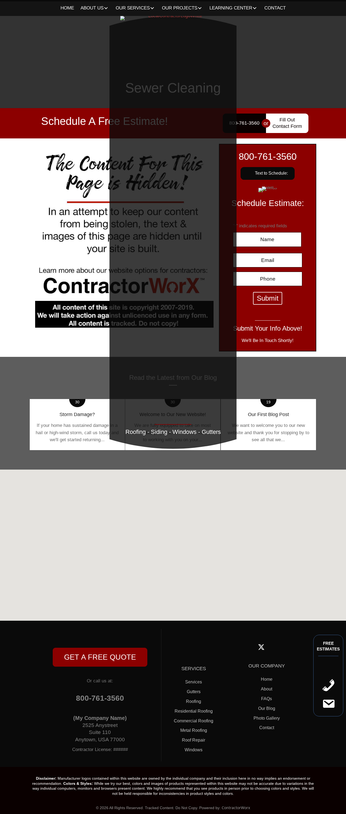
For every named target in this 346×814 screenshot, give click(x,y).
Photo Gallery (267, 718)
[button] (100, 657)
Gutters (194, 691)
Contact (266, 727)
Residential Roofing (194, 711)
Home (266, 679)
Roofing (193, 701)
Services (193, 682)
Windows (193, 749)
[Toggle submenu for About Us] (106, 8)
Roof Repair (193, 740)
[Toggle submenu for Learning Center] (255, 8)
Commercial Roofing (193, 721)
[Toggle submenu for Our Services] (152, 8)
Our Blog (266, 708)
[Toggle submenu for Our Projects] (200, 8)
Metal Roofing (193, 730)
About (266, 689)
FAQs (266, 698)
